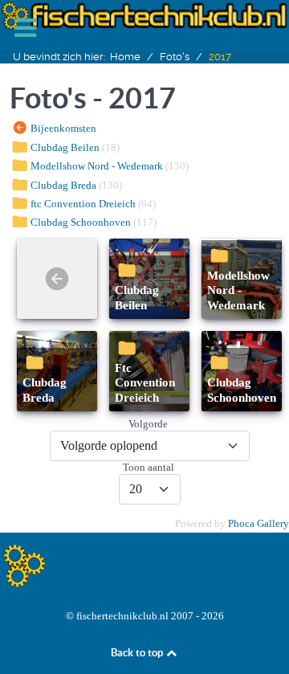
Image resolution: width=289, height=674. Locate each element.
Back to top (138, 653)
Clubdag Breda (63, 184)
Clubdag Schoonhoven (81, 222)
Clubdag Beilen (65, 147)
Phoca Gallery (258, 523)
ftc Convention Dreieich (83, 204)
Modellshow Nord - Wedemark (97, 166)
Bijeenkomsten (63, 128)
